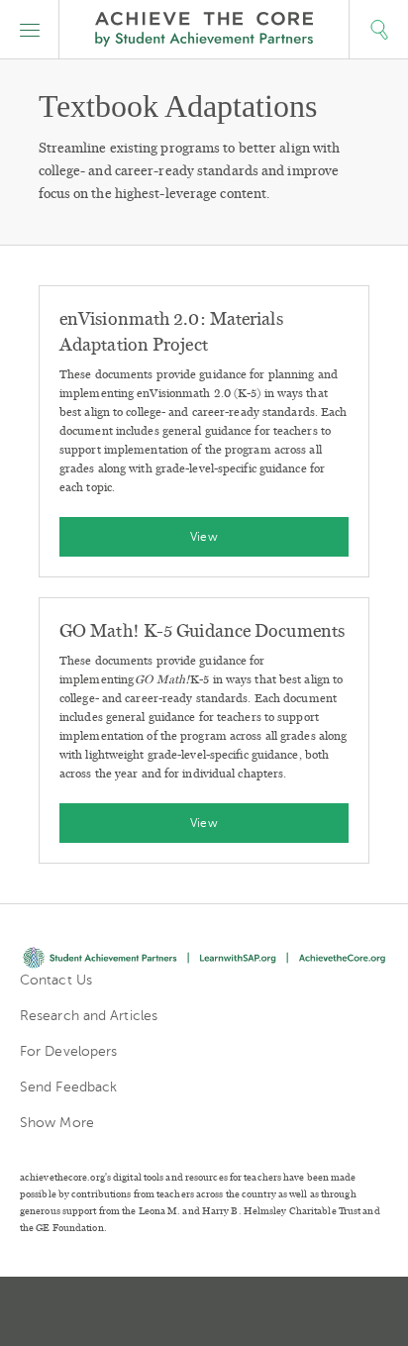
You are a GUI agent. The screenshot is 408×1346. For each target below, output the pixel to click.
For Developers (68, 1051)
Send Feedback (68, 1087)
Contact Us (56, 980)
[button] (29, 29)
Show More (57, 1122)
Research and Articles (88, 1015)
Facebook (275, 1311)
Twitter (135, 1311)
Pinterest (206, 1311)
